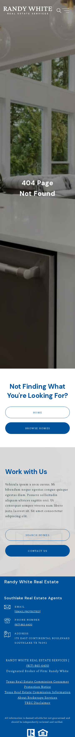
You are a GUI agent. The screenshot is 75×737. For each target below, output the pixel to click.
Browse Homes (37, 428)
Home (37, 412)
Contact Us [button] (37, 550)
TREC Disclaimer (37, 702)
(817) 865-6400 (23, 624)
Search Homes (37, 535)
